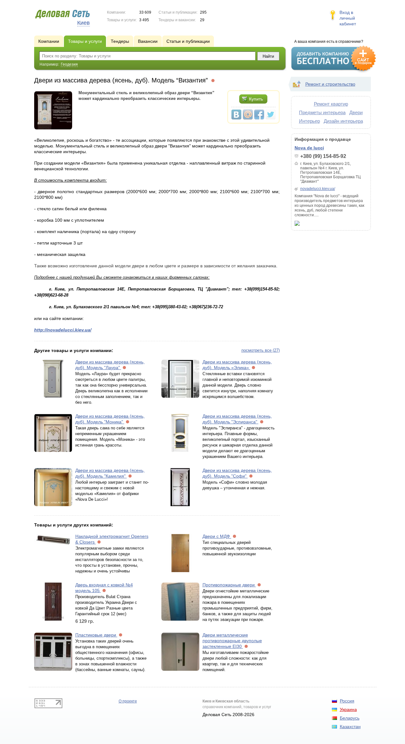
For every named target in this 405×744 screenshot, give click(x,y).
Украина (348, 709)
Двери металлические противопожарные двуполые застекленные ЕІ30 (232, 640)
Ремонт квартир (331, 104)
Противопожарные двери (229, 584)
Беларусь (349, 718)
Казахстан (350, 726)
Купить (256, 98)
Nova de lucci (309, 147)
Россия (347, 700)
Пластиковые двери (96, 634)
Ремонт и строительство (330, 84)
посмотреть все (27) (260, 350)
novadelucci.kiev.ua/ (317, 188)
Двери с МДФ (216, 536)
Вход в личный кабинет (348, 18)
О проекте (128, 701)
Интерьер (309, 121)
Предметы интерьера (322, 112)
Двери (356, 112)
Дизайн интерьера (343, 121)
